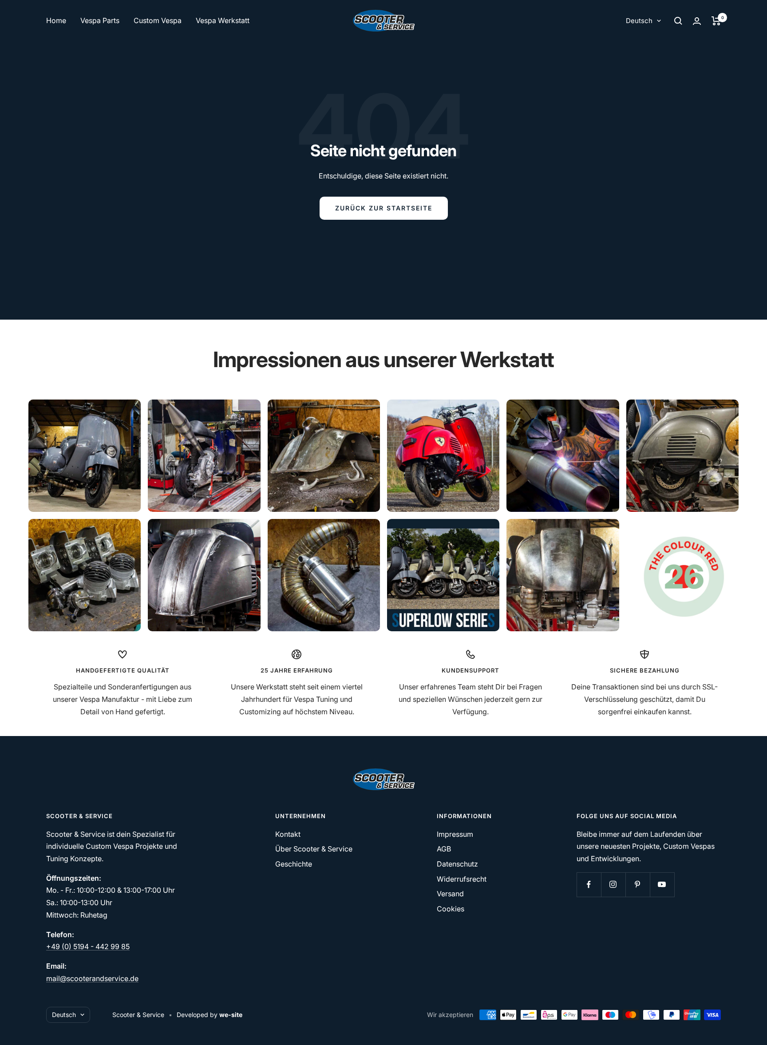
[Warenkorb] (716, 20)
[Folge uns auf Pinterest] (637, 884)
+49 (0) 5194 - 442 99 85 (88, 946)
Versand (450, 893)
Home (56, 20)
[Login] (697, 21)
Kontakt (287, 834)
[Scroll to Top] (748, 1026)
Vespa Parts (99, 20)
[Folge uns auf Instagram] (613, 884)
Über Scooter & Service (313, 848)
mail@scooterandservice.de (92, 978)
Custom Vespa (158, 20)
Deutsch (639, 20)
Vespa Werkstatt (222, 20)
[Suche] (678, 21)
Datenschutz (457, 863)
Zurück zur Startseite (383, 208)
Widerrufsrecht (461, 879)
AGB (444, 848)
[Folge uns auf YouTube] (662, 884)
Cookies (450, 908)
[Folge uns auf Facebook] (589, 884)
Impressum (455, 834)
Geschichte (293, 863)
